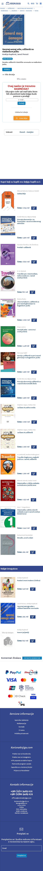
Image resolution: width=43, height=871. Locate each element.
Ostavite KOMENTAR (32, 658)
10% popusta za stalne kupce (21, 761)
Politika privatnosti (21, 734)
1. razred (14, 11)
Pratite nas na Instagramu (21, 757)
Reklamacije (21, 723)
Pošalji (21, 103)
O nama (21, 730)
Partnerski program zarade (21, 764)
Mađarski (4, 11)
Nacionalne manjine (25, 8)
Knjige (2, 8)
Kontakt (21, 727)
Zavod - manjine (26, 11)
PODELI (7, 69)
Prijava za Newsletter (21, 771)
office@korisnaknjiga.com (21, 798)
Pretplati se (21, 855)
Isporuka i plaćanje (21, 720)
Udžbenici (11, 8)
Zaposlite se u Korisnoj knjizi (21, 767)
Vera (36, 11)
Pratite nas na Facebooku (21, 754)
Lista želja (23, 118)
